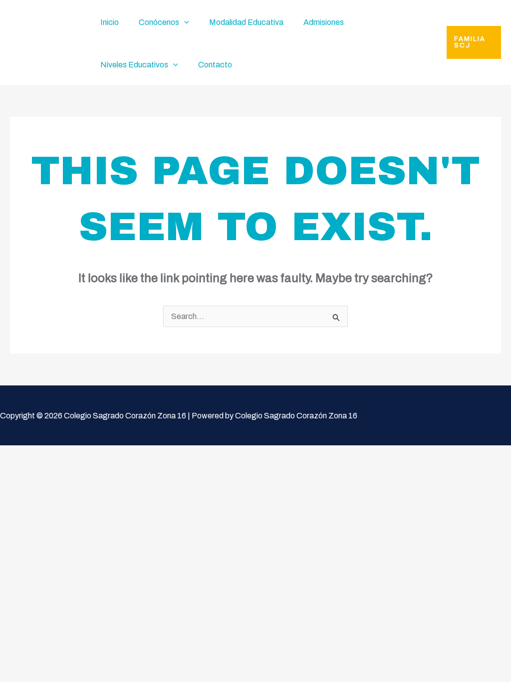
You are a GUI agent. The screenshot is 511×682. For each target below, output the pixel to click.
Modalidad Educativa (246, 22)
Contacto (215, 64)
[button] (474, 42)
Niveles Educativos (134, 64)
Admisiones (323, 22)
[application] (184, 22)
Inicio (109, 22)
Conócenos (159, 22)
